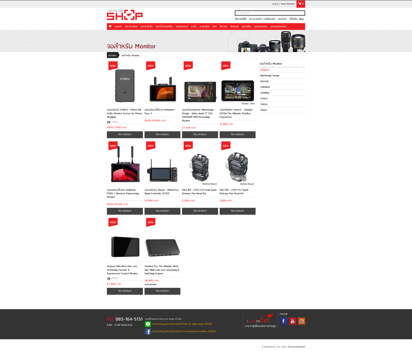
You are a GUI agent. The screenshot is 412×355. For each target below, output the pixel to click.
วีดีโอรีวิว (293, 19)
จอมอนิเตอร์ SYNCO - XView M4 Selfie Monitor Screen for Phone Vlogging (124, 113)
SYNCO (264, 99)
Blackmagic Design (269, 76)
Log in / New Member (283, 4)
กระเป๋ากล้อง (131, 27)
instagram (301, 321)
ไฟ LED (223, 27)
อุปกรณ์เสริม (260, 27)
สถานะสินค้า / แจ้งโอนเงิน (262, 19)
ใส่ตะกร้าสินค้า (124, 134)
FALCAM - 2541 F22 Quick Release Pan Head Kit (234, 192)
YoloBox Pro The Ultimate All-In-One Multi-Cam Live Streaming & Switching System (162, 270)
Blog (301, 19)
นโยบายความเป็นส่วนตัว (296, 347)
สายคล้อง (205, 27)
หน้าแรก (110, 26)
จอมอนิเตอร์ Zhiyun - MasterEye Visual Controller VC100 (162, 192)
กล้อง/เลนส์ (182, 27)
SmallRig (264, 93)
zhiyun (263, 110)
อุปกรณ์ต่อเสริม (278, 27)
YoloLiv (263, 104)
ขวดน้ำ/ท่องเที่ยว (164, 27)
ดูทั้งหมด (265, 70)
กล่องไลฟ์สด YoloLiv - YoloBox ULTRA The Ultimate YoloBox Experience (236, 113)
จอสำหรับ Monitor (130, 56)
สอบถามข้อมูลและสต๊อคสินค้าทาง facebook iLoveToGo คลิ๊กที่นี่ (183, 331)
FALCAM (264, 81)
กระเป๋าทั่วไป (147, 27)
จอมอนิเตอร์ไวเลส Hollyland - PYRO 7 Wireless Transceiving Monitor (123, 193)
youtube (292, 321)
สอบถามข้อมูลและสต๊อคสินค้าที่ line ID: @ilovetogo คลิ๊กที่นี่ (181, 324)
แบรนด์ (118, 27)
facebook (283, 321)
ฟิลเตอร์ (234, 27)
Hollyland (265, 87)
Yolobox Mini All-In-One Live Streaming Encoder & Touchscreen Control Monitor (122, 270)
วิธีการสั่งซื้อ (241, 19)
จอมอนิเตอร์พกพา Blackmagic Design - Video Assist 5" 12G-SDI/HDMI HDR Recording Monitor (198, 115)
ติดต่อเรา (282, 19)
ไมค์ (215, 27)
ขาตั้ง (193, 27)
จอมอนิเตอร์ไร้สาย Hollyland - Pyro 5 (160, 112)
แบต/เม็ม (246, 27)
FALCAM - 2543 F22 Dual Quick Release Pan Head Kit (199, 192)
